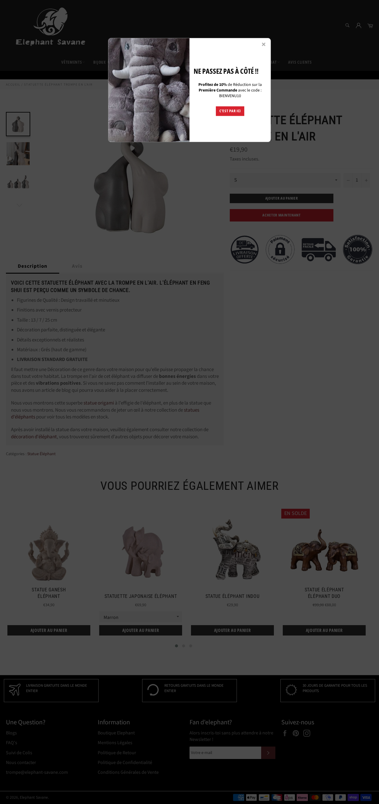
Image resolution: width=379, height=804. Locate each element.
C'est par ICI (230, 111)
